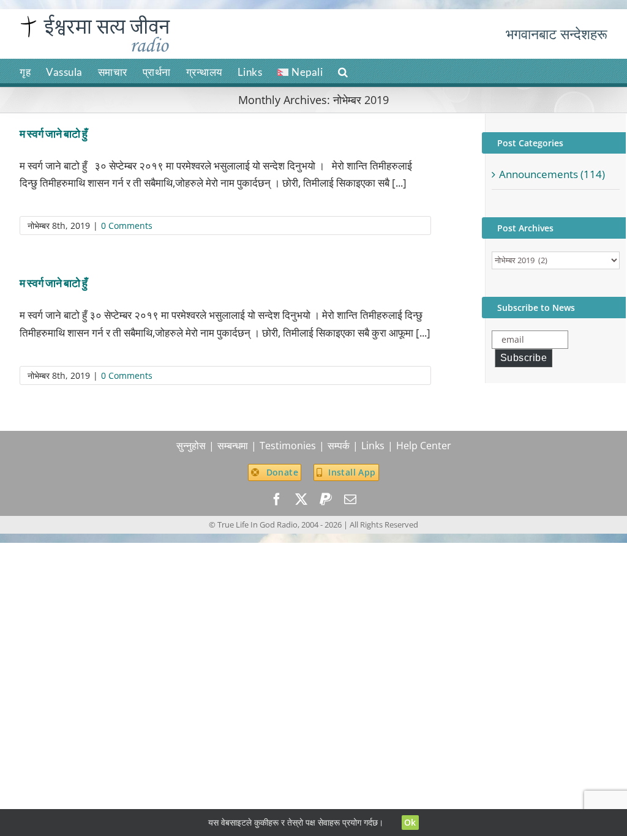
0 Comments (126, 225)
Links (373, 445)
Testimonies (288, 445)
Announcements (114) (552, 174)
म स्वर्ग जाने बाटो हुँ (54, 133)
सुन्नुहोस (191, 445)
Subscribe (523, 358)
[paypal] (326, 499)
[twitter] (301, 499)
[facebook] (277, 499)
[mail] (350, 499)
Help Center (423, 445)
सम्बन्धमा (232, 445)
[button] (343, 71)
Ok (410, 822)
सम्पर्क (339, 445)
